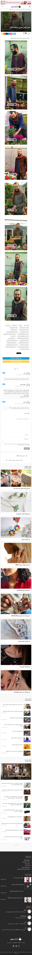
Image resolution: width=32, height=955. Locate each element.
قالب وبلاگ (27, 865)
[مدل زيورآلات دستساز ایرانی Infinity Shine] (16, 604)
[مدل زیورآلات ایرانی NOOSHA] (16, 578)
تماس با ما (9, 942)
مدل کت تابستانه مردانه (24, 330)
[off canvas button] (30, 6)
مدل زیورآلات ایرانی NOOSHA (23, 590)
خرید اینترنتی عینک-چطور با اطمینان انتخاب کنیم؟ (13, 704)
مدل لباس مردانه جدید (24, 349)
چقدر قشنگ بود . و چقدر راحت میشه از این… (16, 924)
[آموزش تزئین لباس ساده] (27, 879)
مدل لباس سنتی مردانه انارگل (23, 338)
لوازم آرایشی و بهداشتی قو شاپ (23, 869)
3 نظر (3, 30)
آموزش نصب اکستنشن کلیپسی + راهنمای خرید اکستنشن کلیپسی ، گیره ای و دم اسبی (13, 797)
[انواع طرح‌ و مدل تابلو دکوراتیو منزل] (16, 771)
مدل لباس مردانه (12, 338)
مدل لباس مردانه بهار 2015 (23, 342)
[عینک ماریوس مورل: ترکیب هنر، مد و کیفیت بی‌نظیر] (27, 825)
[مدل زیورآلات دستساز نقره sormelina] (16, 680)
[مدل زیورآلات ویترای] (16, 527)
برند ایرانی (8, 325)
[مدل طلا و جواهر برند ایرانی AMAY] (16, 553)
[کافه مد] (16, 939)
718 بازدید (21, 778)
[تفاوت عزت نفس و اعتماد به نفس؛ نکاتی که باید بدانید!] (27, 838)
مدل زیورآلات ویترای (26, 539)
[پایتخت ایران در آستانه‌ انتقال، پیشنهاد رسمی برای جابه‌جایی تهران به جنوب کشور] (27, 805)
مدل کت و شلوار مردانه (24, 332)
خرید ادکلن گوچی (26, 862)
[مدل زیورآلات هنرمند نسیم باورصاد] (16, 502)
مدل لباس (13, 336)
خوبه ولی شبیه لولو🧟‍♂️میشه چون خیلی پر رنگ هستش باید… (13, 930)
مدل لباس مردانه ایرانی (24, 340)
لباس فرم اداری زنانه (26, 867)
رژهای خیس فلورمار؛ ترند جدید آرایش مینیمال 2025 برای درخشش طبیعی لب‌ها (12, 784)
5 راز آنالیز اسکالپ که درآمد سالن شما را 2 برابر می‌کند (13, 725)
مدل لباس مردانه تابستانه (10, 347)
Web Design (27, 860)
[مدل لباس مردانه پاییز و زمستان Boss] (27, 899)
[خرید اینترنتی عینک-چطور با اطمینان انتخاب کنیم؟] (27, 706)
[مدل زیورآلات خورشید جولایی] (16, 629)
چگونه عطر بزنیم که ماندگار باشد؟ (16, 718)
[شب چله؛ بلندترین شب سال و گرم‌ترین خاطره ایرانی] (27, 792)
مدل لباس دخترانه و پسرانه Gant (16, 891)
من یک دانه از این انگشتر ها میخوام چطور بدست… (15, 912)
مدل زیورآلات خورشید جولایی (24, 641)
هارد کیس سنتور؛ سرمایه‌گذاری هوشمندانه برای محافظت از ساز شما (13, 810)
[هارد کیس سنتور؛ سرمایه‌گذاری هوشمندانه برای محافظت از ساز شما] (27, 812)
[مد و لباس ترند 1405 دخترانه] (27, 740)
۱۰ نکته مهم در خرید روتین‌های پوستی (15, 816)
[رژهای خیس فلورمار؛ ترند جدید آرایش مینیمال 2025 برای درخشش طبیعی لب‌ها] (27, 785)
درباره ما (23, 942)
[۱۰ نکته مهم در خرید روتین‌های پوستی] (27, 818)
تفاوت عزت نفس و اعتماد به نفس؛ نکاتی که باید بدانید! (13, 837)
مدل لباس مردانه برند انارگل (12, 340)
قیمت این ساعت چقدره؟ (20, 918)
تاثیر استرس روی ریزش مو (17, 744)
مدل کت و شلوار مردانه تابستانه (9, 334)
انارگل (20, 325)
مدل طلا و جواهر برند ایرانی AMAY (22, 565)
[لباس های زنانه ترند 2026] (27, 733)
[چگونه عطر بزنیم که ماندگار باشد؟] (27, 719)
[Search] (2, 7)
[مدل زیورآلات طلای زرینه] (16, 655)
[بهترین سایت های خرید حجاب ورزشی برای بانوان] (27, 713)
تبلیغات (19, 942)
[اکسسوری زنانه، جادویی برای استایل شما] (16, 478)
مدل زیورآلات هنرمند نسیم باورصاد (23, 514)
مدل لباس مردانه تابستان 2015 (12, 345)
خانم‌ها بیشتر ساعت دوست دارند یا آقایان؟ (14, 751)
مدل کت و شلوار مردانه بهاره (23, 334)
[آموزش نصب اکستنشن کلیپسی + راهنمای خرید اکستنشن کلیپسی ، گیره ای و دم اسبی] (27, 798)
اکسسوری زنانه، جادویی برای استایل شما (21, 488)
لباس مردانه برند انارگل (24, 327)
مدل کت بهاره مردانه (13, 327)
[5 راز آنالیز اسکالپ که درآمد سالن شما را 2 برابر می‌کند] (27, 726)
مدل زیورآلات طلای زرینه (25, 667)
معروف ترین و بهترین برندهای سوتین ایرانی (14, 830)
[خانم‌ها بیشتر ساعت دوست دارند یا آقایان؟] (27, 753)
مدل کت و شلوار (14, 330)
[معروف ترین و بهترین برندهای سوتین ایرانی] (27, 832)
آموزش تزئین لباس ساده (18, 877)
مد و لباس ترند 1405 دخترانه (17, 738)
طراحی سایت (27, 864)
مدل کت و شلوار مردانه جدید (23, 336)
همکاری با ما (14, 942)
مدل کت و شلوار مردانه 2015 (12, 332)
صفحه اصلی (28, 9)
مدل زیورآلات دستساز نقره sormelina (22, 692)
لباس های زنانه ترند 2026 (18, 731)
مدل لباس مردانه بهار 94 (11, 342)
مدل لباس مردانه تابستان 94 (23, 347)
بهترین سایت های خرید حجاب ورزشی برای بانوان (13, 711)
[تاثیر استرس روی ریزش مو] (27, 746)
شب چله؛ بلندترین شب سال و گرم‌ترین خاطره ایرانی (12, 790)
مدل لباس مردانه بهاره (24, 345)
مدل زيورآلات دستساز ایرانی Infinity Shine (20, 616)
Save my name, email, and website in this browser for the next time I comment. (17, 445)
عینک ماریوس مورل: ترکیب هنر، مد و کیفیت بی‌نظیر (12, 823)
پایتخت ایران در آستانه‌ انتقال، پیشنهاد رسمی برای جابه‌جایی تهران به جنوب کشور (13, 804)
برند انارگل (14, 325)
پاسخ (4, 372)
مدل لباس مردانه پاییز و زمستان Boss (15, 898)
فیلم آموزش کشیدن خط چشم (17, 884)
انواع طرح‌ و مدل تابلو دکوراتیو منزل (22, 776)
